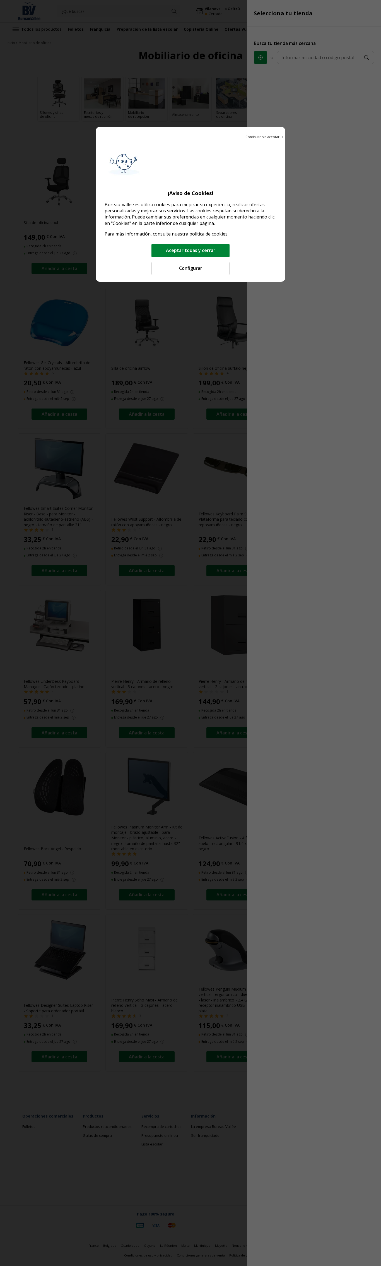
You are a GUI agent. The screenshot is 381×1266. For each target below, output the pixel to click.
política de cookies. (208, 234)
